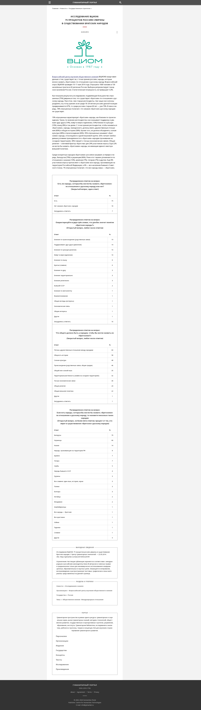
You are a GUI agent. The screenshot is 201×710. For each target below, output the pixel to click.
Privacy (96, 692)
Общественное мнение (71, 600)
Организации (61, 591)
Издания (60, 646)
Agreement (81, 692)
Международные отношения (92, 600)
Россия (70, 595)
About (73, 692)
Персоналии (61, 636)
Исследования (62, 664)
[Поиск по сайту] (120, 2)
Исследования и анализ (74, 586)
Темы (58, 600)
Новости (63, 8)
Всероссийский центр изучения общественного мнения (75, 77)
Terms (89, 692)
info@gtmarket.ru (87, 705)
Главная (55, 8)
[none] (50, 2)
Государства (61, 595)
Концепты (60, 655)
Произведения (62, 669)
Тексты (59, 660)
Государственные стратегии (79, 8)
